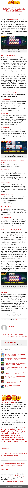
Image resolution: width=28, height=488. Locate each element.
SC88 (20, 435)
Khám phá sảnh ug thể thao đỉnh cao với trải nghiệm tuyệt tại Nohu (16, 363)
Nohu (2, 421)
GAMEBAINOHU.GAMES (8, 402)
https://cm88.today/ (11, 481)
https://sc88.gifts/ (6, 435)
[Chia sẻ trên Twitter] (13, 315)
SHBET (10, 430)
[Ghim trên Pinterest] (18, 315)
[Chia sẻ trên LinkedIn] (20, 315)
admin (21, 14)
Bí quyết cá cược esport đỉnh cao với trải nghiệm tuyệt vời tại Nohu (16, 368)
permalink (14, 321)
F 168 (20, 441)
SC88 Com (16, 433)
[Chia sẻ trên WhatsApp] (8, 315)
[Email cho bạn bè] (15, 315)
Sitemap (20, 481)
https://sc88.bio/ (16, 432)
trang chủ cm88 (18, 437)
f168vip (10, 441)
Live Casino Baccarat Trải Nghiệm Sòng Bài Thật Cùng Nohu (16, 381)
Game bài (14, 7)
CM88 (6, 433)
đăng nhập (11, 344)
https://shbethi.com (7, 437)
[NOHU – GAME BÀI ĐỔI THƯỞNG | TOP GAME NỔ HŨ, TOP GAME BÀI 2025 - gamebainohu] (14, 2)
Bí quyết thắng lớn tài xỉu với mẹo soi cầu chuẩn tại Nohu (15, 377)
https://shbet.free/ (18, 430)
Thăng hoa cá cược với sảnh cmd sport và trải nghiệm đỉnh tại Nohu (15, 359)
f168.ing (15, 441)
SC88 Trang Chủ (6, 432)
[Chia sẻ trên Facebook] (10, 315)
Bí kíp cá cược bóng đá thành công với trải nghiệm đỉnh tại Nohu (15, 372)
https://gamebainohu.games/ (15, 476)
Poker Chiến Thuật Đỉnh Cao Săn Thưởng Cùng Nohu (14, 386)
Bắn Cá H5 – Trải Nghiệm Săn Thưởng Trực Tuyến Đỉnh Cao (15, 354)
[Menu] (2, 2)
